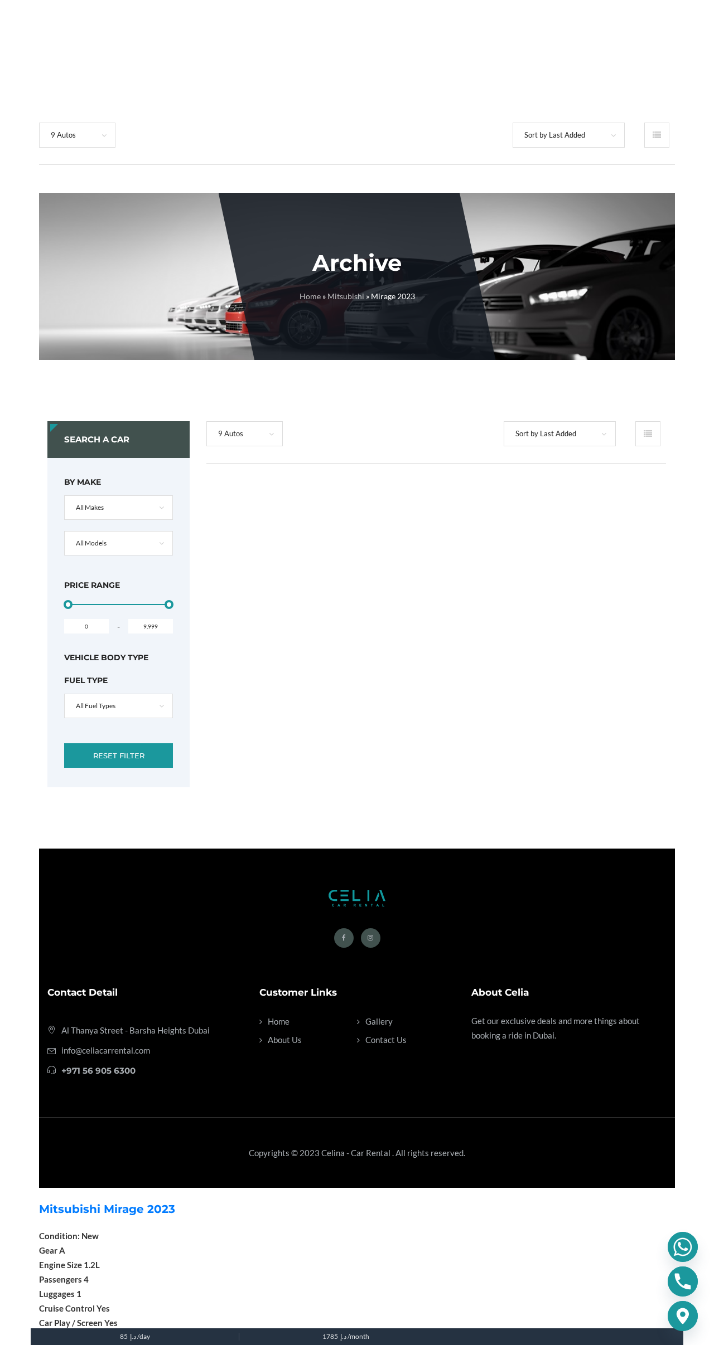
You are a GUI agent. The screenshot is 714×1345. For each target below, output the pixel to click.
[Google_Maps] (683, 1316)
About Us (285, 1040)
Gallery (379, 1021)
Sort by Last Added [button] (554, 134)
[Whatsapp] (683, 1247)
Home (310, 296)
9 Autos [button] (63, 134)
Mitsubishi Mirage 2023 (107, 1209)
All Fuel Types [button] (95, 705)
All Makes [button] (90, 507)
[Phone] (683, 1281)
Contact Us (386, 1040)
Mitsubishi (345, 296)
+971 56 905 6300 (98, 1070)
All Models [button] (91, 543)
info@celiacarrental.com (105, 1050)
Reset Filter (118, 755)
